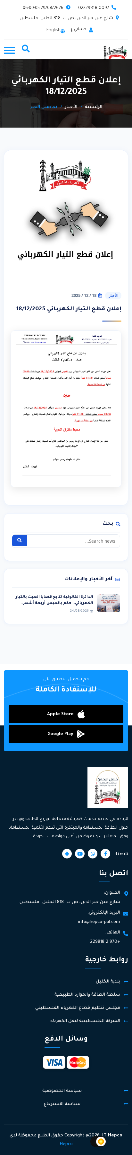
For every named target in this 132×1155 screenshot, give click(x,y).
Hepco (66, 1144)
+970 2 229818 (105, 942)
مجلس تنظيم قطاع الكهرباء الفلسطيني (77, 1008)
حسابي (80, 29)
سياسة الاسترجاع (62, 1104)
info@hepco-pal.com (99, 922)
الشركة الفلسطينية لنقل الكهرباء (85, 1021)
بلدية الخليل (108, 981)
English (53, 30)
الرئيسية (93, 107)
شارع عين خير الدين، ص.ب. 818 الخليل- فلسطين (66, 18)
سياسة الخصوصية (62, 1091)
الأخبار (71, 107)
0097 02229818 (93, 8)
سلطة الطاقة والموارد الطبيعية (87, 994)
